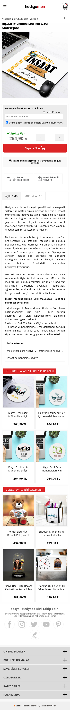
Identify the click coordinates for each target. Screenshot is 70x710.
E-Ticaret (24, 705)
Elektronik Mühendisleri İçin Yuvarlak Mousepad (51, 414)
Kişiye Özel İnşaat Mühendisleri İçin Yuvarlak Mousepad (18, 414)
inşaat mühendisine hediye (22, 357)
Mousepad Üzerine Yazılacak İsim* (24, 108)
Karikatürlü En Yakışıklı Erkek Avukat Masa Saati (51, 587)
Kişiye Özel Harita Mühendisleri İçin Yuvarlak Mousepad (18, 469)
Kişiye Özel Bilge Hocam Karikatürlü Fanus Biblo (18, 587)
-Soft (17, 705)
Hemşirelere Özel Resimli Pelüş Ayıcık (18, 533)
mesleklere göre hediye (20, 350)
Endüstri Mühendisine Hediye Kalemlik (51, 533)
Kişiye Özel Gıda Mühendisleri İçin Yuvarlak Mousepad (51, 469)
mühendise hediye (49, 350)
